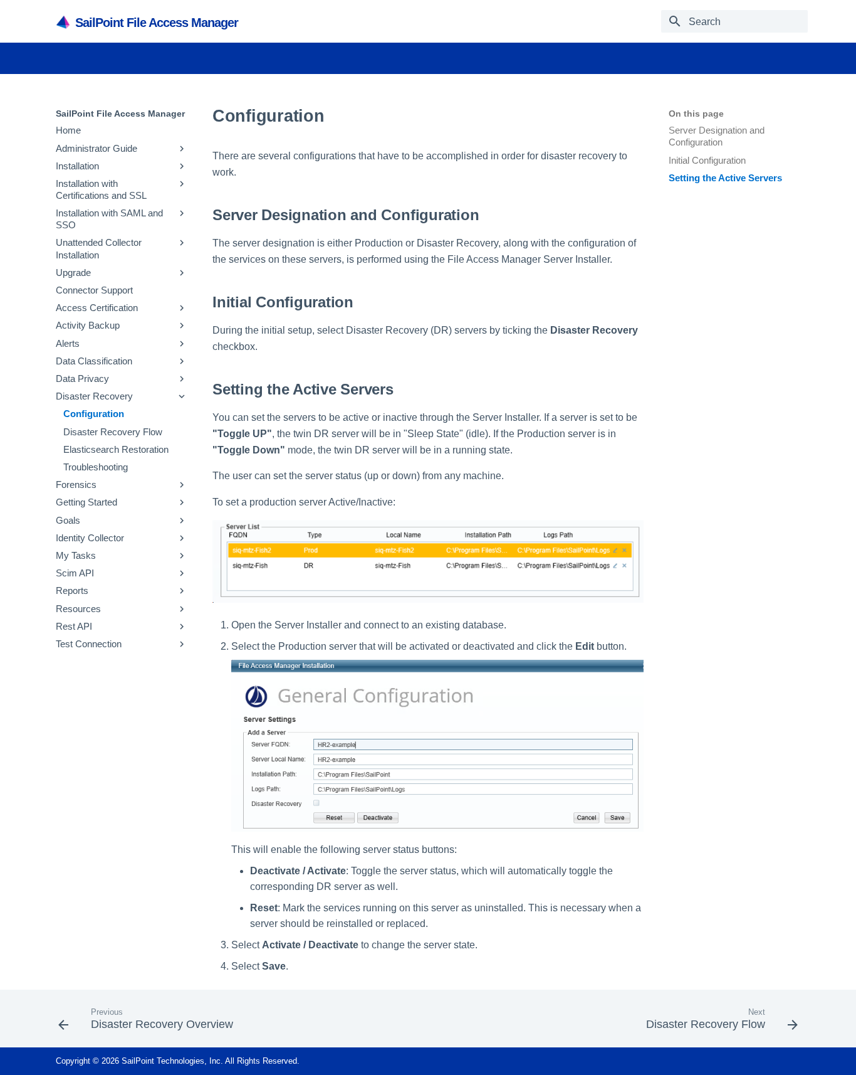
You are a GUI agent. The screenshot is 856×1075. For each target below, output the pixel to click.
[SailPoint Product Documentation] (64, 22)
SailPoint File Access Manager (120, 114)
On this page (696, 114)
